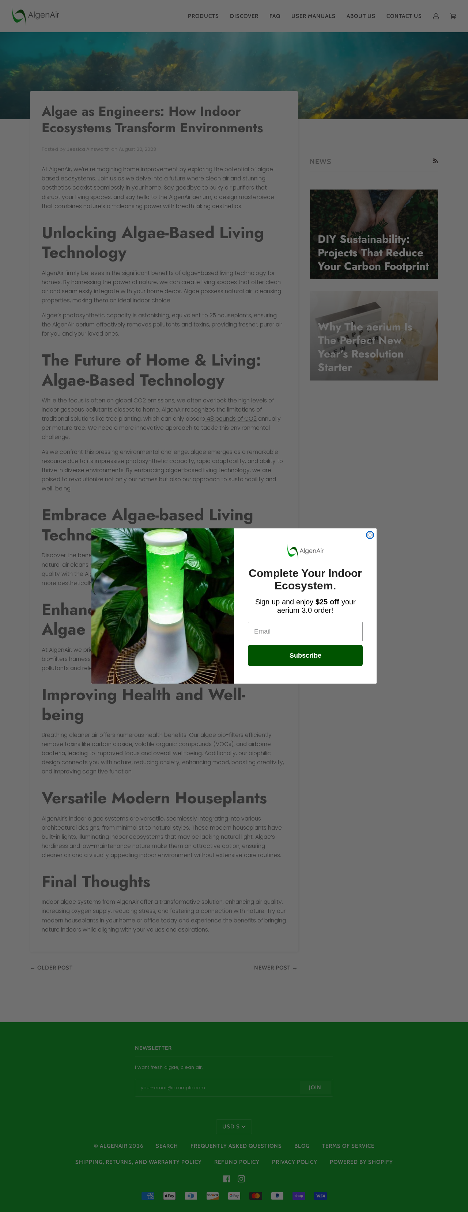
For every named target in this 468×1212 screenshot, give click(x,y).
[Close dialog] (370, 535)
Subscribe (305, 655)
